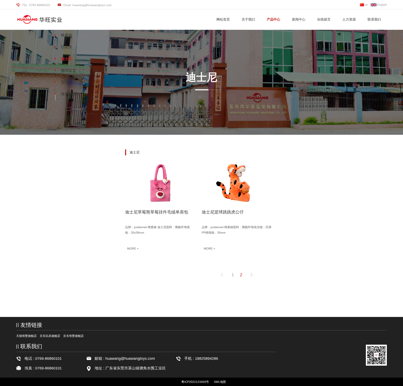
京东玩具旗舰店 (50, 336)
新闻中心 (298, 19)
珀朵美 (66, 47)
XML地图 (220, 381)
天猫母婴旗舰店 (26, 336)
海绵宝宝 (68, 70)
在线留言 (324, 19)
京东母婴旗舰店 (73, 336)
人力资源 (349, 19)
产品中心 (273, 19)
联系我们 (374, 19)
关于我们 (248, 19)
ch (366, 4)
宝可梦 (66, 82)
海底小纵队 (70, 94)
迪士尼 (66, 59)
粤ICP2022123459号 (195, 381)
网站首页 (223, 19)
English (382, 4)
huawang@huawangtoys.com (130, 358)
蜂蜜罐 (66, 35)
